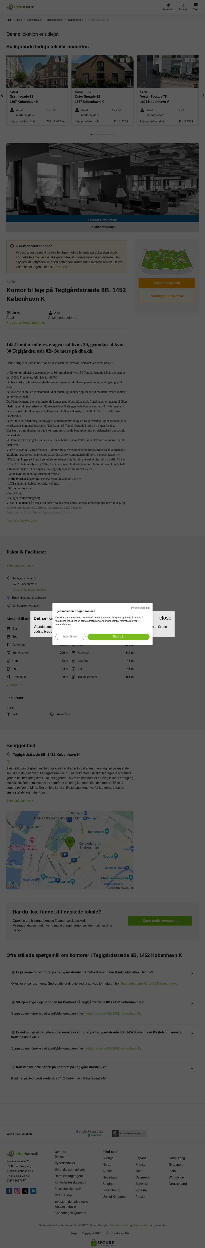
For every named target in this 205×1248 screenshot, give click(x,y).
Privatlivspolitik (140, 607)
